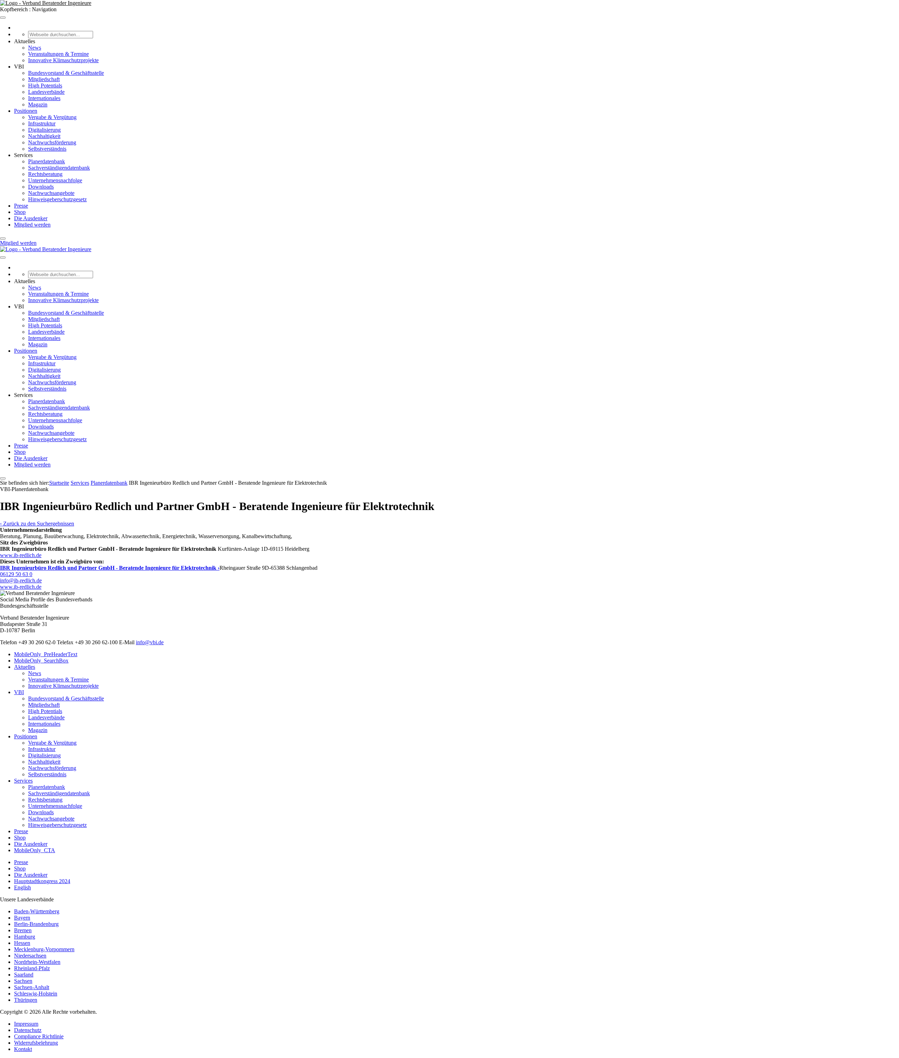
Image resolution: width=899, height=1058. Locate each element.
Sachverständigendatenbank (59, 168)
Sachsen (23, 981)
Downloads (41, 187)
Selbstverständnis (47, 149)
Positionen (25, 111)
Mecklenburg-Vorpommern (44, 949)
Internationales (44, 98)
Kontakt (23, 1049)
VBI (19, 692)
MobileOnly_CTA (34, 850)
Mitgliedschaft (44, 79)
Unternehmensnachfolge (55, 180)
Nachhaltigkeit (44, 136)
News (34, 48)
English (22, 887)
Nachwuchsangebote (51, 193)
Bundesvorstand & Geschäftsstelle (66, 73)
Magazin (37, 104)
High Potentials (45, 86)
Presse (21, 206)
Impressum (26, 1024)
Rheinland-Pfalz (32, 968)
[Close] (3, 238)
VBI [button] (19, 67)
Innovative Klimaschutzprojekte (63, 60)
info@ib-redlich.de (21, 580)
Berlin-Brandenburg (36, 924)
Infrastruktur (41, 123)
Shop (20, 212)
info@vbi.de (150, 642)
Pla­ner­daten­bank (109, 483)
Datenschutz (27, 1030)
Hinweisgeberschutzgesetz (57, 199)
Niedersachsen (30, 956)
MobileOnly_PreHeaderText (45, 654)
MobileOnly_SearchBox (41, 661)
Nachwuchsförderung (52, 142)
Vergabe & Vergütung (52, 117)
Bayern (22, 918)
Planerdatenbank (46, 161)
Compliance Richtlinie (39, 1036)
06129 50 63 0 (16, 574)
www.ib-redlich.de (20, 555)
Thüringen (25, 1000)
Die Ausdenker (30, 218)
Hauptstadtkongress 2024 (42, 881)
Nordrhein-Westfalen (37, 962)
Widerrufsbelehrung (36, 1043)
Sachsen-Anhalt (31, 987)
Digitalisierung (44, 130)
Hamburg (24, 937)
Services (80, 483)
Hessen (22, 943)
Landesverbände (46, 92)
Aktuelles (24, 667)
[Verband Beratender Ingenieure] (45, 3)
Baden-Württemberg (36, 911)
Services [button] (23, 155)
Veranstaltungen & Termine (58, 54)
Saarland (23, 975)
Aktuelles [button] (24, 41)
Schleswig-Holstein (35, 994)
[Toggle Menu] (3, 18)
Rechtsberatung (45, 174)
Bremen (23, 930)
